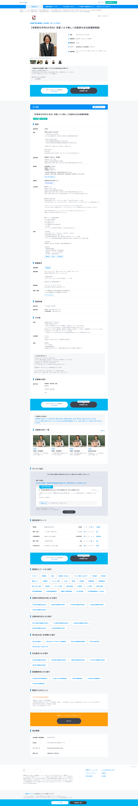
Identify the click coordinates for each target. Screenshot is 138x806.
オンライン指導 (56, 581)
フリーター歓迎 (58, 586)
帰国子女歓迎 (69, 586)
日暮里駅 (47, 169)
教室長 (73, 581)
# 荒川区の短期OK (36, 641)
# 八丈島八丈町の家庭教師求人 (60, 678)
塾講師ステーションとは (91, 770)
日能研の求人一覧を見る (53, 753)
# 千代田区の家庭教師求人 (38, 683)
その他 (65, 581)
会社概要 (104, 776)
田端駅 (46, 168)
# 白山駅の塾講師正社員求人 (58, 628)
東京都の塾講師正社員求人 (44, 10)
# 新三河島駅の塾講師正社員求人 (40, 623)
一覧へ (102, 430)
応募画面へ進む (84, 90)
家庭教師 (45, 581)
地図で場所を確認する (49, 183)
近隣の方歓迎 (99, 586)
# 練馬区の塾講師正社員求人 (78, 660)
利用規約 (104, 773)
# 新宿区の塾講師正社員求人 (58, 604)
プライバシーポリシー (91, 773)
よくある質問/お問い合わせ (108, 770)
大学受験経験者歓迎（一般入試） (96, 591)
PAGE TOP (134, 766)
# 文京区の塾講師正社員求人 (39, 604)
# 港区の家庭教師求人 (77, 678)
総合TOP (69, 721)
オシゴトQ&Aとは (69, 512)
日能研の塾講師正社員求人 (44, 11)
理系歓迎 (47, 586)
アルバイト (35, 576)
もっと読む (37, 78)
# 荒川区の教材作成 (94, 641)
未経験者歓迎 (101, 581)
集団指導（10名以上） (64, 576)
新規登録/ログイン (112, 2)
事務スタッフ (35, 581)
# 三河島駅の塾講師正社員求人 (61, 623)
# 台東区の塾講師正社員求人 (97, 604)
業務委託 (44, 576)
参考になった (43, 503)
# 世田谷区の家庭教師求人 (94, 678)
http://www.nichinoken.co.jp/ (55, 748)
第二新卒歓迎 (80, 591)
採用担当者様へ (89, 776)
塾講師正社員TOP (34, 10)
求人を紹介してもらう (69, 6)
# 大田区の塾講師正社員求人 (39, 660)
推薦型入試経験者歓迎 (66, 591)
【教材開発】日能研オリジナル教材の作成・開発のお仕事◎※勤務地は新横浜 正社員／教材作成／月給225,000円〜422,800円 (65, 418)
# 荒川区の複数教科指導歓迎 (78, 641)
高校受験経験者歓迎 (51, 591)
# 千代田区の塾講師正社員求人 (77, 604)
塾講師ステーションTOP (25, 10)
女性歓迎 (79, 586)
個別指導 (94, 576)
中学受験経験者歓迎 (37, 591)
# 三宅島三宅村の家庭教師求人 (40, 678)
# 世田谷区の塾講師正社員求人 (58, 660)
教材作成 (103, 576)
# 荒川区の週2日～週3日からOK (40, 646)
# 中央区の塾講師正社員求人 (39, 610)
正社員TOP (34, 6)
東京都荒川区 (79, 46)
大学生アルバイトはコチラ (103, 6)
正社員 (52, 576)
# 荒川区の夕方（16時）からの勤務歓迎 (56, 641)
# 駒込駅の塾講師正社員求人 (39, 628)
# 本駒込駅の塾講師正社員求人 (81, 623)
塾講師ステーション (30, 793)
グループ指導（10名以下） (81, 576)
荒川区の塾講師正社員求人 (56, 10)
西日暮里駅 (86, 46)
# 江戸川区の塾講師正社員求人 (97, 660)
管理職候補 (91, 581)
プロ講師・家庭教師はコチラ (86, 6)
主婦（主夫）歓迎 (36, 586)
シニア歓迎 (89, 586)
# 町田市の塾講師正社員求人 (39, 665)
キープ (102, 2)
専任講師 (81, 581)
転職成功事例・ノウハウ (51, 6)
